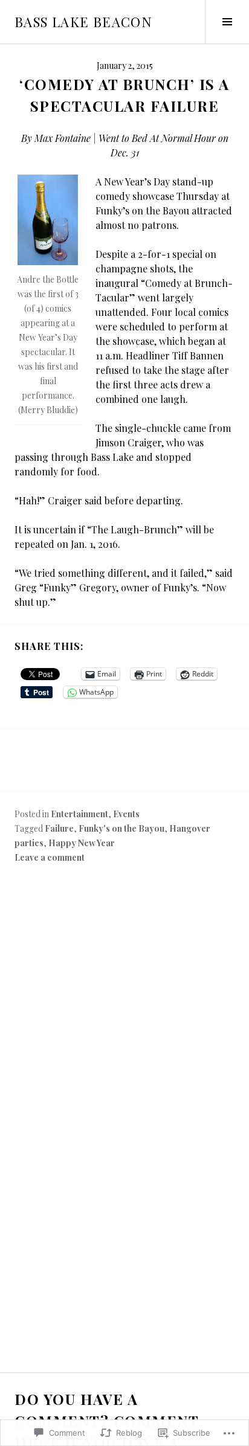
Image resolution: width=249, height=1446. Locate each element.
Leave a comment (50, 857)
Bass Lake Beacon (83, 22)
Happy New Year (81, 843)
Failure (59, 828)
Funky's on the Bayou (121, 828)
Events (126, 814)
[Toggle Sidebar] (227, 21)
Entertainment (79, 814)
